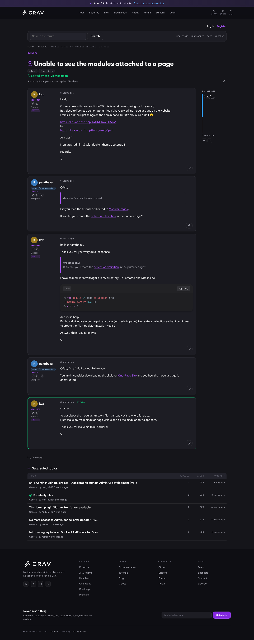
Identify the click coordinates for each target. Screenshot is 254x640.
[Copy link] (224, 81)
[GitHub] (26, 584)
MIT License (51, 631)
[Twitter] (33, 584)
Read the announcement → (149, 3)
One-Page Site (127, 375)
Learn (173, 12)
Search (95, 36)
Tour (81, 12)
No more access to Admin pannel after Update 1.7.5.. (63, 520)
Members (219, 36)
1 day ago (219, 482)
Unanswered (197, 36)
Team (201, 567)
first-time (46, 71)
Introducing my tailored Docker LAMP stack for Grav (63, 532)
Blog (106, 12)
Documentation (127, 567)
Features (94, 12)
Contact (202, 578)
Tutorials (123, 572)
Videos (122, 583)
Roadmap (84, 589)
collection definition (103, 216)
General (42, 46)
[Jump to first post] (204, 140)
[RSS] (48, 584)
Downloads (120, 12)
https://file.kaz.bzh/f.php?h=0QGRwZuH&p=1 (88, 122)
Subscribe (221, 615)
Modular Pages (118, 209)
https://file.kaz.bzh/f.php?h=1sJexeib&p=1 (86, 130)
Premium (84, 594)
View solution (59, 76)
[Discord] (40, 584)
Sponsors (203, 572)
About (135, 12)
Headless (84, 578)
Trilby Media (79, 631)
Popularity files (43, 495)
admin (32, 71)
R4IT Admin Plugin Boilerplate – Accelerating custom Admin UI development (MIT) (83, 483)
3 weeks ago (218, 495)
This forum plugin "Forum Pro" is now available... (61, 507)
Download (84, 567)
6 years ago (67, 92)
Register (222, 26)
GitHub (162, 567)
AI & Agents (85, 572)
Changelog (85, 583)
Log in (210, 26)
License (202, 583)
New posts (182, 36)
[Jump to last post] (209, 140)
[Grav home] (32, 13)
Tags (209, 36)
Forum (147, 12)
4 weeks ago (218, 507)
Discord (160, 12)
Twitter (162, 583)
